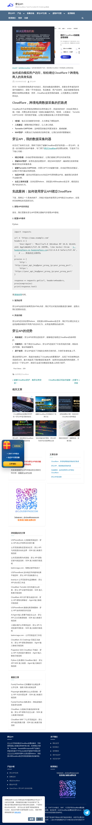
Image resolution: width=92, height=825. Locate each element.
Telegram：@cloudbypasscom (26, 517)
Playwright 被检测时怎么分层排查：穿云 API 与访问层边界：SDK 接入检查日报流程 (26, 694)
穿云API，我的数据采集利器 (61, 466)
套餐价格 (30, 13)
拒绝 (40, 819)
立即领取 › (13, 464)
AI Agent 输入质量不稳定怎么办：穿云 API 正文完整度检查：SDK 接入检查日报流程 (26, 618)
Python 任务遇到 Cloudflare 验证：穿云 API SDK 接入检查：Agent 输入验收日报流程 (26, 663)
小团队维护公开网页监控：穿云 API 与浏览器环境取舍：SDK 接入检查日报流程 (26, 628)
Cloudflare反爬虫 (67, 810)
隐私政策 (17, 812)
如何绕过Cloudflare (24, 68)
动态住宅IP (11, 753)
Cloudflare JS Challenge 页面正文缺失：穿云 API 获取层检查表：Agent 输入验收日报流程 (26, 643)
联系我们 (12, 18)
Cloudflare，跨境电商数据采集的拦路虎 (65, 461)
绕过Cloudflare (50, 148)
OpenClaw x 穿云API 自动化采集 (20, 788)
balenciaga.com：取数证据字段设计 (25, 568)
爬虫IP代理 (13, 784)
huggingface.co (39, 250)
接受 (31, 819)
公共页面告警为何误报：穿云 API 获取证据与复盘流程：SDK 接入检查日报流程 (26, 560)
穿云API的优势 (56, 477)
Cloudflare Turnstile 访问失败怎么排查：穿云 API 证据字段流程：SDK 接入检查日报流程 (26, 590)
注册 (26, 18)
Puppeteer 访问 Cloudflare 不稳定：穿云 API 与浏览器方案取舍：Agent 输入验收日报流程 (26, 653)
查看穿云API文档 (25, 473)
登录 (20, 18)
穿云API (19, 4)
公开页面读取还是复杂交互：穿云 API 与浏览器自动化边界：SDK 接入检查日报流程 (26, 550)
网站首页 (56, 743)
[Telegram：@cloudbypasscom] (86, 812)
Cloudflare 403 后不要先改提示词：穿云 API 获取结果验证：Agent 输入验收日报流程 (26, 600)
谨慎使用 (18, 295)
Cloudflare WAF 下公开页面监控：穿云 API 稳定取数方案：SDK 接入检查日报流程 (26, 722)
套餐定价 (12, 777)
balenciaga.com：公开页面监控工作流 (26, 635)
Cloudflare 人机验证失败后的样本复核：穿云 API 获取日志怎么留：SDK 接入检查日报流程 (26, 712)
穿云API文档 (13, 773)
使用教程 (71, 13)
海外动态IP (56, 755)
